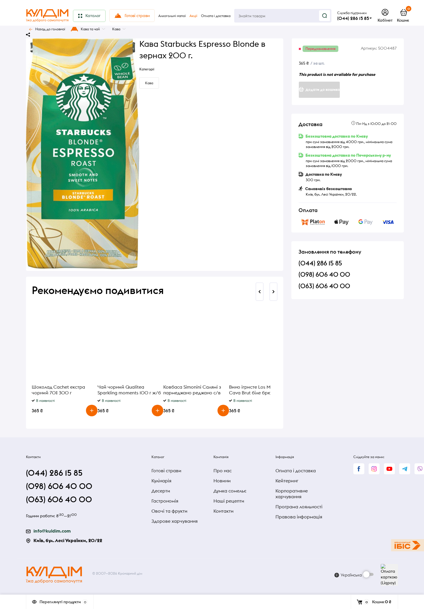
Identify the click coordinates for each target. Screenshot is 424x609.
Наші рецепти (228, 501)
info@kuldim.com (52, 531)
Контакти (223, 511)
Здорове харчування (174, 521)
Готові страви (166, 470)
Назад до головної (50, 29)
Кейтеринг (286, 481)
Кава (116, 29)
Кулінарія (161, 481)
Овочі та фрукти (169, 511)
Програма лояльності (298, 506)
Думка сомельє (229, 491)
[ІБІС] (407, 545)
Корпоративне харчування (291, 493)
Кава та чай (90, 29)
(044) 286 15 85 (353, 18)
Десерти (160, 491)
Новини (222, 481)
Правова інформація (298, 517)
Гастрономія (164, 501)
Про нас (222, 470)
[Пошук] (324, 15)
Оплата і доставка (295, 470)
